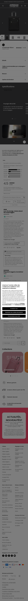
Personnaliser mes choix (14, 316)
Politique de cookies (20, 304)
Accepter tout (14, 308)
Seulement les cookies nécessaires (14, 312)
